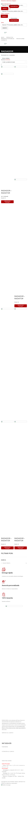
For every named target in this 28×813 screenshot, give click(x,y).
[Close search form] (2, 2)
